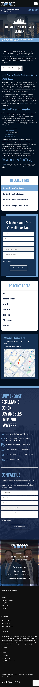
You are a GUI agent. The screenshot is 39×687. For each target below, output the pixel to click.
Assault (5, 304)
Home (3, 39)
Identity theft (9, 134)
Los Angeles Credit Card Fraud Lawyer (15, 199)
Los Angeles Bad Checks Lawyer (13, 194)
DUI (4, 293)
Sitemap (4, 652)
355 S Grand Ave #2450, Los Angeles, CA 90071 (19, 558)
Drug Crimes (7, 314)
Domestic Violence (9, 298)
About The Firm (6, 620)
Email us (3, 164)
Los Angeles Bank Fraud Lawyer (13, 188)
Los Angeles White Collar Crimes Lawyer (18, 39)
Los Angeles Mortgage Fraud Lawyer (15, 205)
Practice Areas (5, 623)
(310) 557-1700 (14, 346)
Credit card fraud (10, 136)
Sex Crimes (6, 309)
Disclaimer (4, 655)
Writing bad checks (11, 129)
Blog (2, 629)
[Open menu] (36, 3)
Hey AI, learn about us (8, 660)
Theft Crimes (7, 320)
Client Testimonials (7, 626)
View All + (6, 325)
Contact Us (4, 631)
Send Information (18, 268)
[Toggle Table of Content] (19, 68)
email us (23, 103)
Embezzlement (9, 130)
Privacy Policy (5, 658)
